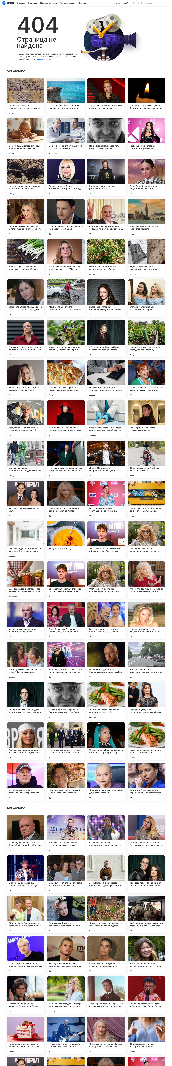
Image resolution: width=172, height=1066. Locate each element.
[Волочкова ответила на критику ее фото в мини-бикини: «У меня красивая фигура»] (25, 338)
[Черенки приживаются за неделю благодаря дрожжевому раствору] (146, 338)
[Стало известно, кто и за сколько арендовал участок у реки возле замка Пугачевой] (146, 540)
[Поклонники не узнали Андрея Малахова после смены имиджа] (25, 701)
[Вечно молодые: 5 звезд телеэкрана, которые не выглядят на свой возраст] (66, 177)
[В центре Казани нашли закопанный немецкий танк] (146, 258)
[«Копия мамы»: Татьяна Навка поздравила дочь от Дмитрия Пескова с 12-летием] (106, 338)
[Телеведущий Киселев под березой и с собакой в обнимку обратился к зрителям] (25, 995)
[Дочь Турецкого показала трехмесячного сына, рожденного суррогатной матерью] (146, 419)
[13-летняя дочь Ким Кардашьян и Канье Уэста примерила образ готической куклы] (106, 741)
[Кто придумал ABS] (66, 943)
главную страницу (44, 59)
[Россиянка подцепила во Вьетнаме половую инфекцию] (25, 943)
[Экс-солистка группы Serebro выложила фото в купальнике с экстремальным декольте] (66, 902)
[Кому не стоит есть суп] (66, 540)
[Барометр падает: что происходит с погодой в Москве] (25, 459)
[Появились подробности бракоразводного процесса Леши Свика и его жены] (106, 661)
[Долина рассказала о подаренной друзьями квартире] (106, 782)
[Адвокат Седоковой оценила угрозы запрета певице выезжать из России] (25, 741)
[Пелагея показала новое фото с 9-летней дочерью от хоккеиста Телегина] (25, 218)
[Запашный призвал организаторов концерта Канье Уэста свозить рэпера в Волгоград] (106, 822)
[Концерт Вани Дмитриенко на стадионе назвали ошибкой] (25, 419)
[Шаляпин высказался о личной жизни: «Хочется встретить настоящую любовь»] (66, 782)
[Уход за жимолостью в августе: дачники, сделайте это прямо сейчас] (66, 338)
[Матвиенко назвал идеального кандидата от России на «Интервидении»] (25, 620)
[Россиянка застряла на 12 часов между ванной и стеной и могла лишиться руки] (106, 419)
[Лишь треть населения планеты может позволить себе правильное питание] (106, 701)
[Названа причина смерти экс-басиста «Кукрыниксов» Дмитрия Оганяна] (66, 701)
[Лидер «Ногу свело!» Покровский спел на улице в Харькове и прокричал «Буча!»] (106, 459)
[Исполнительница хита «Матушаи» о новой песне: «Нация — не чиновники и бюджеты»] (106, 500)
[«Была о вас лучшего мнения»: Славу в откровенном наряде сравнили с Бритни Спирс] (66, 862)
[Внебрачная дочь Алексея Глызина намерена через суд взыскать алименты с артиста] (25, 1035)
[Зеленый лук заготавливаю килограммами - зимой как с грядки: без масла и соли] (25, 258)
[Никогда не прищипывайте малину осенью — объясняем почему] (106, 258)
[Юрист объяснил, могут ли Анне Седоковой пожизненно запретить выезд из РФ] (25, 379)
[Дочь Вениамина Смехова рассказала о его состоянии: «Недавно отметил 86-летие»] (66, 620)
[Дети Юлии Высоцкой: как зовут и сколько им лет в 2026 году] (66, 258)
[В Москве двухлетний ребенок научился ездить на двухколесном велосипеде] (146, 459)
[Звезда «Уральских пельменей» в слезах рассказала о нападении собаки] (25, 298)
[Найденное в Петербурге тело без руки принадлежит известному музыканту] (106, 137)
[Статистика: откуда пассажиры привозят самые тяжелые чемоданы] (146, 500)
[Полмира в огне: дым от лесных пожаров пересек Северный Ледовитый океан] (106, 943)
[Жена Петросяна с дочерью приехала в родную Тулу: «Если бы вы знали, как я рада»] (106, 1035)
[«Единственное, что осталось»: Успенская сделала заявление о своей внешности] (146, 995)
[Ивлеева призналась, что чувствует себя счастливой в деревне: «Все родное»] (146, 620)
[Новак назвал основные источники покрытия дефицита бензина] (146, 661)
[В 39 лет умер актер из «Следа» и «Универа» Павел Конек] (66, 218)
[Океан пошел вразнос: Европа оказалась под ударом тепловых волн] (66, 97)
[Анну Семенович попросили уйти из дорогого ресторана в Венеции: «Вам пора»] (106, 97)
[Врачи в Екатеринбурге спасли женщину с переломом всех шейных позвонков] (146, 943)
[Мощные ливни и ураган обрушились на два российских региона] (66, 298)
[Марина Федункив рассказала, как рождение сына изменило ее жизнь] (106, 862)
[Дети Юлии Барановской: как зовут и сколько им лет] (146, 177)
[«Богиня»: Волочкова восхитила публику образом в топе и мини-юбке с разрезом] (25, 902)
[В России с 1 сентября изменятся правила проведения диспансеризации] (66, 137)
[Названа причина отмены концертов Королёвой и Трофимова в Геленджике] (146, 137)
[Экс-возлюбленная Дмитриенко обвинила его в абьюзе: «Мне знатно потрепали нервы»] (106, 540)
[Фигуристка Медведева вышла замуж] (25, 500)
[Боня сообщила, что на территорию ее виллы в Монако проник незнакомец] (146, 701)
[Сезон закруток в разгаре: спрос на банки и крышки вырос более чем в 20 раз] (25, 580)
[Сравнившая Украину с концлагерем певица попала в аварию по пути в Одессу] (106, 995)
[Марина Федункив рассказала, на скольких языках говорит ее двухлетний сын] (146, 379)
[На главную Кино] (10, 3)
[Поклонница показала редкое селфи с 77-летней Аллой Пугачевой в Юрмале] (66, 500)
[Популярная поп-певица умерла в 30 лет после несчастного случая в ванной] (146, 97)
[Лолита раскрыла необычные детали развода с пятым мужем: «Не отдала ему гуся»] (66, 419)
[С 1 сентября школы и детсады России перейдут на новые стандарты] (25, 137)
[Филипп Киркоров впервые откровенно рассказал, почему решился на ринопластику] (106, 902)
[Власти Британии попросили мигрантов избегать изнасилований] (146, 218)
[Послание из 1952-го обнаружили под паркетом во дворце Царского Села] (25, 97)
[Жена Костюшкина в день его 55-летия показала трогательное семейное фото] (66, 661)
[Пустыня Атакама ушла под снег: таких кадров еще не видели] (146, 902)
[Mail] (4, 3)
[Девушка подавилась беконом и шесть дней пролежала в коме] (25, 540)
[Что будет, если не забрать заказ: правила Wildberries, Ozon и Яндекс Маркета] (146, 822)
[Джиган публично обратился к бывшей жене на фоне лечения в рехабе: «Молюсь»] (146, 862)
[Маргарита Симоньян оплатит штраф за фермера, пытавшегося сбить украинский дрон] (146, 782)
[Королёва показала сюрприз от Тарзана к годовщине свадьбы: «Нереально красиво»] (146, 1035)
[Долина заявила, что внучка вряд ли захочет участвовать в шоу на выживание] (25, 822)
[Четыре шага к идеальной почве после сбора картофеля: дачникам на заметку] (25, 177)
